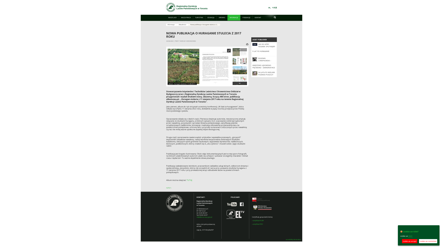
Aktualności (182, 25)
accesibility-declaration (293, 239)
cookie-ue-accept (409, 241)
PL (269, 8)
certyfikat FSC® (258, 220)
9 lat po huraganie (260, 51)
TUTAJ (189, 180)
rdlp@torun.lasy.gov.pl (204, 217)
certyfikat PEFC (258, 224)
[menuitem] (172, 18)
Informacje (171, 25)
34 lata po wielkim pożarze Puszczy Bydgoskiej (266, 74)
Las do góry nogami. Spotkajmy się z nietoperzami (266, 46)
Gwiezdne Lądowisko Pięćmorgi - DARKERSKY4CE (263, 66)
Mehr (410, 236)
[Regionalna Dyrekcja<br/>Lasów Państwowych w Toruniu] (170, 7)
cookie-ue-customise (428, 241)
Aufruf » (168, 188)
